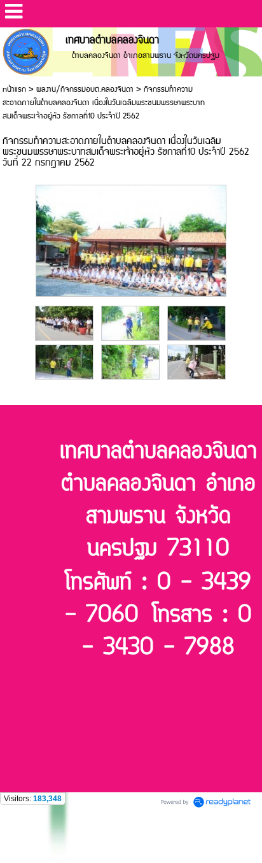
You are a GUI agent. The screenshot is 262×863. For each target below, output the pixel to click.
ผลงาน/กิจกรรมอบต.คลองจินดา (85, 89)
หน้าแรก (14, 89)
